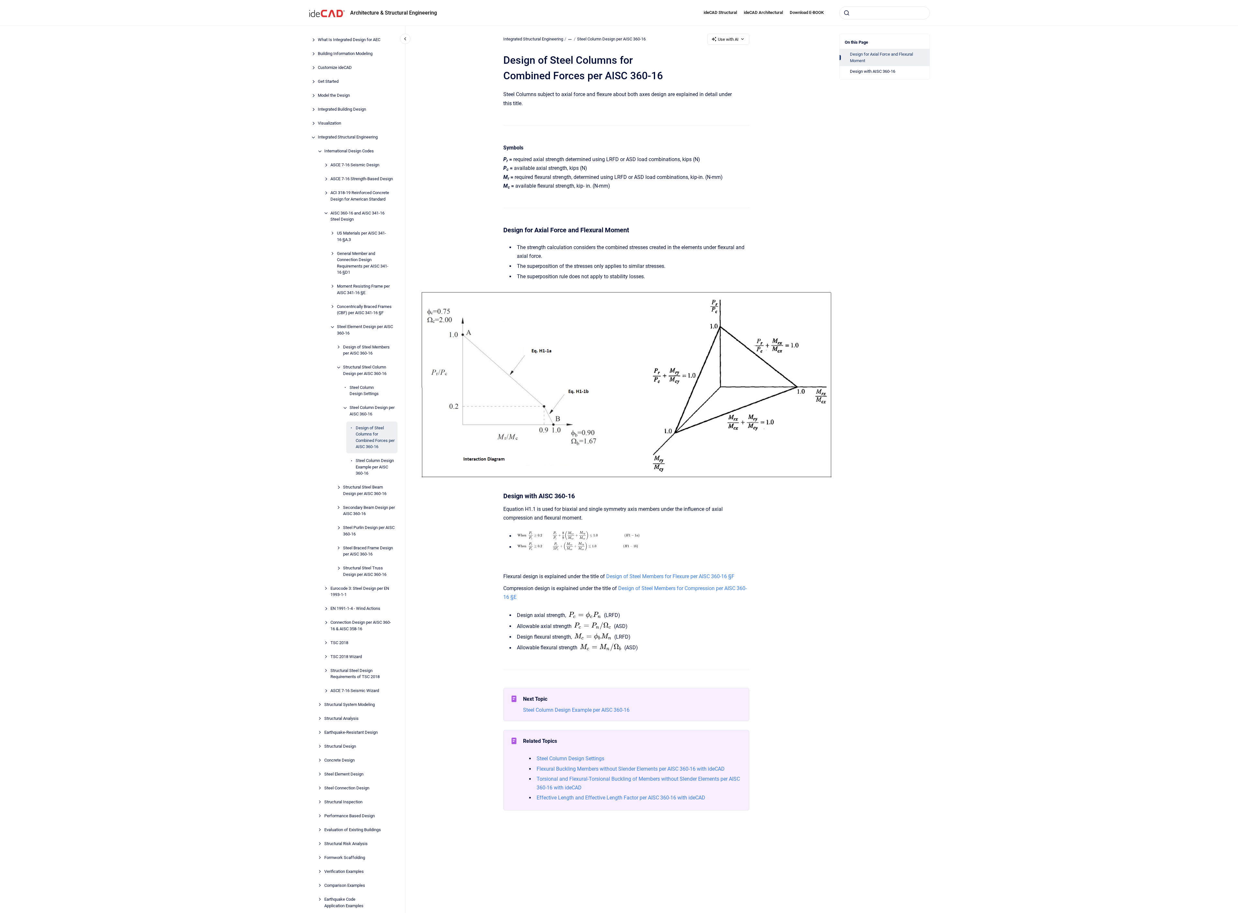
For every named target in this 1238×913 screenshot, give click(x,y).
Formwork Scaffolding (344, 857)
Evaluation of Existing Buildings (352, 830)
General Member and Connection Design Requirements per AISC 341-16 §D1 (362, 263)
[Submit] (847, 13)
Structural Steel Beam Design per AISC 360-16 (364, 490)
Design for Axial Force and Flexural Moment (881, 57)
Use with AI (728, 39)
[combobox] (885, 13)
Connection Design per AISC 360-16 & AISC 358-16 (360, 626)
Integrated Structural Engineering (348, 137)
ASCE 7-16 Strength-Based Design (361, 179)
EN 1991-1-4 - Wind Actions (355, 608)
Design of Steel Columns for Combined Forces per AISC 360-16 (375, 437)
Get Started (328, 81)
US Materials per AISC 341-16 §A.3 (361, 236)
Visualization (329, 123)
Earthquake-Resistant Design (351, 732)
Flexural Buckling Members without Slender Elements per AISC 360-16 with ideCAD (631, 769)
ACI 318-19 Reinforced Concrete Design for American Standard (359, 196)
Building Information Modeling (345, 53)
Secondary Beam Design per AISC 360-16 (369, 510)
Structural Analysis (341, 718)
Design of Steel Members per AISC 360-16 (366, 350)
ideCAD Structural (720, 12)
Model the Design (334, 95)
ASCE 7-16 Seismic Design (354, 165)
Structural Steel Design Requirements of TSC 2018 (355, 673)
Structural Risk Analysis (346, 844)
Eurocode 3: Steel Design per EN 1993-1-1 (359, 591)
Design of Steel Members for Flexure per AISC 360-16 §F (670, 576)
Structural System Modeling (349, 704)
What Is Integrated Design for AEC (349, 40)
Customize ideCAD (335, 67)
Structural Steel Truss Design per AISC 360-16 (364, 571)
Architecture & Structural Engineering (393, 13)
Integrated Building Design (342, 109)
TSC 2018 (339, 642)
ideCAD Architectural (763, 12)
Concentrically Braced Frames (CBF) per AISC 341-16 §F (364, 309)
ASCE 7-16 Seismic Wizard (354, 690)
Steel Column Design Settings (364, 390)
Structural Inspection (343, 802)
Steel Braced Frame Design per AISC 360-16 (368, 551)
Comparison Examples (344, 885)
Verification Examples (344, 871)
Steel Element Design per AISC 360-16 (365, 330)
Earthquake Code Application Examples (343, 902)
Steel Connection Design (346, 788)
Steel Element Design (343, 774)
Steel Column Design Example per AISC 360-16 (375, 467)
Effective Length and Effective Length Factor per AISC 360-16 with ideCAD (621, 798)
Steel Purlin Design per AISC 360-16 (369, 531)
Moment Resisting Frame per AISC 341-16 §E (363, 289)
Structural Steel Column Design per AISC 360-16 (364, 370)
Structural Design (340, 746)
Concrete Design (339, 760)
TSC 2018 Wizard (346, 656)
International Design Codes (349, 151)
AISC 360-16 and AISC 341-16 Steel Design (357, 216)
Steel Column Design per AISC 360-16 (372, 411)
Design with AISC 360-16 (872, 71)
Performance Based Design (349, 816)
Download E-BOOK (807, 12)
